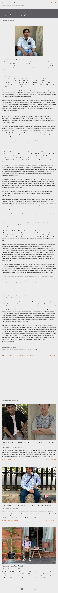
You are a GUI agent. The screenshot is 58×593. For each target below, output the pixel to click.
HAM (6, 355)
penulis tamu (29, 355)
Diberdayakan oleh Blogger (30, 589)
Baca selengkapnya (50, 459)
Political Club (8, 2)
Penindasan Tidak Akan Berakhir (12, 566)
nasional (22, 355)
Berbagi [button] (52, 355)
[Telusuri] (52, 2)
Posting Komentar (12, 459)
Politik (35, 355)
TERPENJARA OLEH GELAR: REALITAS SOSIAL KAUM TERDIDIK (26, 505)
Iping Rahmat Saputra (14, 355)
